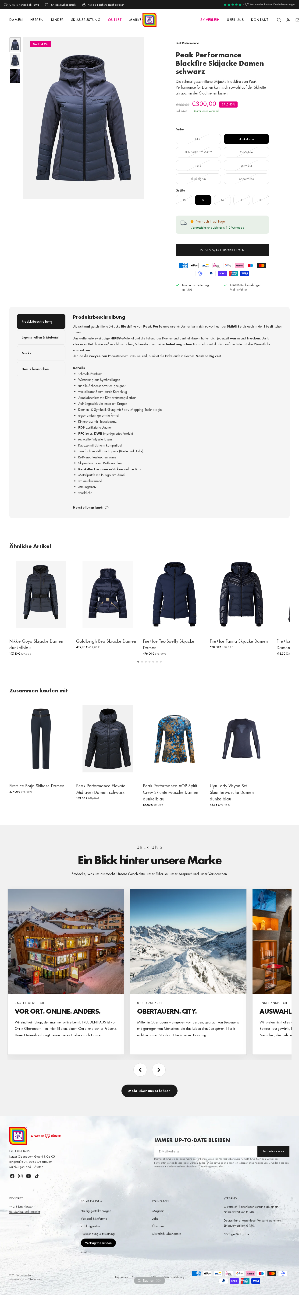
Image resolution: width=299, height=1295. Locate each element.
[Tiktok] (37, 1176)
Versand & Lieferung (94, 1218)
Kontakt (86, 1252)
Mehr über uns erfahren (149, 1091)
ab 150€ (187, 290)
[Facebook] (12, 1176)
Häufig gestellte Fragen (96, 1211)
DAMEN (16, 19)
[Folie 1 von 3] (15, 45)
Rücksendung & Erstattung (98, 1234)
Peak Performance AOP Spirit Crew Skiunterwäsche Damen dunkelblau (170, 792)
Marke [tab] (26, 353)
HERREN (37, 19)
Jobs (155, 1218)
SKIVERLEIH (209, 19)
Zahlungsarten (90, 1226)
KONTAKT (260, 19)
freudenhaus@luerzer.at (24, 1212)
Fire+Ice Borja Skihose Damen (36, 786)
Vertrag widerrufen (98, 1243)
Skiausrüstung (86, 19)
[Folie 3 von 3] (15, 76)
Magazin (158, 1211)
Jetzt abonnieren (273, 1151)
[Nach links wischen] (140, 1070)
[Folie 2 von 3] (15, 60)
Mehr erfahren (238, 290)
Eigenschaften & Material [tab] (40, 337)
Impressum (121, 1277)
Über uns (235, 19)
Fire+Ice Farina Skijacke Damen (239, 641)
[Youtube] (28, 1176)
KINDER (57, 19)
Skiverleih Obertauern (166, 1234)
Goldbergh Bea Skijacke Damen (106, 641)
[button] (138, 662)
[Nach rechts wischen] (159, 1070)
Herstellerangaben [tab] (35, 369)
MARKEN (136, 19)
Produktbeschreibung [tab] (37, 321)
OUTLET (115, 19)
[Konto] (288, 20)
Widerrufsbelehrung (172, 1277)
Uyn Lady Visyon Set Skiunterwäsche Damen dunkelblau (232, 792)
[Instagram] (20, 1176)
